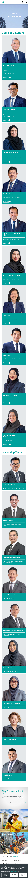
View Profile (6, 77)
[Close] (26, 865)
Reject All (14, 874)
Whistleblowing (17, 860)
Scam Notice (17, 863)
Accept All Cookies (23, 875)
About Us (9, 856)
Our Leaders (15, 856)
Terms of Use (5, 860)
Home (3, 856)
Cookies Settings (5, 875)
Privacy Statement (6, 863)
